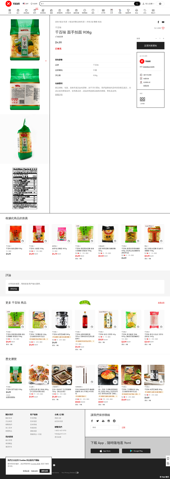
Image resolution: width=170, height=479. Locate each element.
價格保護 (33, 431)
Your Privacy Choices (68, 472)
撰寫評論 (13, 289)
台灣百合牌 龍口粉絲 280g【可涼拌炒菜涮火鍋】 (38, 390)
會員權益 (9, 443)
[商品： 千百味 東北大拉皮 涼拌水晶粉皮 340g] (154, 320)
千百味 (58, 27)
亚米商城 (33, 424)
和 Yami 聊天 (164, 477)
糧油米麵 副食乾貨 (77, 22)
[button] (33, 3)
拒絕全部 (34, 471)
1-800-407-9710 (60, 430)
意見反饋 (58, 437)
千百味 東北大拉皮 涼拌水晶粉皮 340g (154, 335)
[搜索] (137, 4)
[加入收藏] (163, 28)
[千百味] (85, 302)
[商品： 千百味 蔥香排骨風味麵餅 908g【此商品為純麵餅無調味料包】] (131, 234)
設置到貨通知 (10, 397)
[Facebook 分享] (158, 22)
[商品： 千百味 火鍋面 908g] (39, 234)
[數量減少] (156, 38)
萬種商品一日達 (36, 434)
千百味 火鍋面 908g (36, 248)
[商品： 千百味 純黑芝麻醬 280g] (62, 320)
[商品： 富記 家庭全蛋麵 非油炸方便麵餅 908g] (154, 234)
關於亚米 (9, 418)
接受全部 (44, 471)
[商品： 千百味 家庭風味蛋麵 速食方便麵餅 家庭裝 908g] (85, 234)
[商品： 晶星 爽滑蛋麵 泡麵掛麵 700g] (108, 234)
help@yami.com (60, 434)
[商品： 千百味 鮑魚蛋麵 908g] (16, 234)
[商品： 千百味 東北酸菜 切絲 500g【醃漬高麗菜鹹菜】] (131, 320)
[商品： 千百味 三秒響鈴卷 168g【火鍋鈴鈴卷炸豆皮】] (39, 320)
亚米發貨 (33, 421)
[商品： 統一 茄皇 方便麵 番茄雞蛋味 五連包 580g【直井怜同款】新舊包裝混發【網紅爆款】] (108, 375)
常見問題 (33, 418)
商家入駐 (58, 418)
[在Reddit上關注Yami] (114, 421)
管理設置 (26, 471)
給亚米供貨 (59, 421)
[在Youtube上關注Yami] (103, 421)
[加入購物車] (22, 241)
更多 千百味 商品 (16, 302)
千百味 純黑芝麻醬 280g (61, 334)
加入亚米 (9, 428)
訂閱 (123, 427)
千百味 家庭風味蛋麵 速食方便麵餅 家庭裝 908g (84, 250)
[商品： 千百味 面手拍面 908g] (16, 375)
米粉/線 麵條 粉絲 (94, 22)
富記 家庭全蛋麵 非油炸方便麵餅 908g (154, 250)
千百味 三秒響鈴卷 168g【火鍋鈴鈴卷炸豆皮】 (37, 335)
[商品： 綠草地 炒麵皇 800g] (62, 234)
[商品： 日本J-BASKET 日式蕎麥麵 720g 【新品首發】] (62, 375)
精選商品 (9, 431)
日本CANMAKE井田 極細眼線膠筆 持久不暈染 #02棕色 (84, 391)
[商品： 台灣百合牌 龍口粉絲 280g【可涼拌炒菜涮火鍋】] (39, 375)
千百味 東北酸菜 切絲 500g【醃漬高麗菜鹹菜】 (131, 335)
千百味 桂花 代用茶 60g (107, 334)
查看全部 (161, 303)
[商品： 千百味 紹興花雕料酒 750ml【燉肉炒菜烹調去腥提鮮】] (85, 320)
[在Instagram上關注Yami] (108, 421)
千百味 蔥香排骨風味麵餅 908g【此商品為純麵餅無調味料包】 (131, 251)
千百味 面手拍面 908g (14, 389)
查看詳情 (59, 95)
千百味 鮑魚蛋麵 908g (14, 248)
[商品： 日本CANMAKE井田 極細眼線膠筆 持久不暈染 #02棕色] (85, 375)
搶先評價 (60, 36)
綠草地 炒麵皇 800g (59, 248)
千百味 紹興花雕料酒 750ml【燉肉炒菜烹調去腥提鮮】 (84, 336)
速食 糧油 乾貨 (61, 22)
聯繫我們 (9, 424)
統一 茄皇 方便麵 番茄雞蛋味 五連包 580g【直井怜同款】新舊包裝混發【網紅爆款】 (108, 391)
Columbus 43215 (148, 67)
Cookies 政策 (35, 464)
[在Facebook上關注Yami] (92, 421)
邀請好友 (9, 447)
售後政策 (33, 428)
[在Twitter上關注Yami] (97, 421)
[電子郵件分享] (163, 22)
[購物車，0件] (160, 4)
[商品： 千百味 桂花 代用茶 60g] (108, 320)
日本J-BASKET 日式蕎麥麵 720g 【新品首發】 (61, 390)
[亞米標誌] (13, 4)
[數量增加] (163, 38)
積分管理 (9, 440)
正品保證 (9, 421)
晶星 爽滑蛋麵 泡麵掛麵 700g (107, 250)
